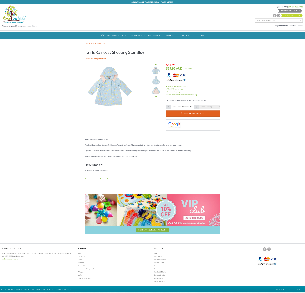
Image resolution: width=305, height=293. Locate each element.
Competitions (158, 278)
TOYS (124, 35)
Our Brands (158, 266)
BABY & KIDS (112, 35)
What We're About (160, 259)
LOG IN (291, 7)
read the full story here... (10, 259)
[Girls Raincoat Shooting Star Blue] (156, 70)
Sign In (299, 289)
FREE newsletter (160, 281)
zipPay (80, 275)
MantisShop (68, 289)
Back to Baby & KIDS (97, 43)
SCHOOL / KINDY (154, 35)
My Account (280, 289)
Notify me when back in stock (195, 113)
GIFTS (184, 35)
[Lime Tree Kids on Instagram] (269, 249)
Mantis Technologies (38, 289)
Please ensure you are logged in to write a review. (102, 179)
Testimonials (158, 269)
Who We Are (158, 256)
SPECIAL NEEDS (171, 35)
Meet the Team (159, 263)
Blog (155, 253)
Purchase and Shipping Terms (88, 269)
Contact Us (81, 256)
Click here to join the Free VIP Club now (152, 230)
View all (96, 59)
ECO (193, 35)
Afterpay (81, 272)
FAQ (79, 253)
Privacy (80, 259)
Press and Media (159, 275)
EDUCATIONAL (137, 35)
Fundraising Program (85, 278)
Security (81, 263)
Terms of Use (82, 266)
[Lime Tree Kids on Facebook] (265, 249)
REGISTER (299, 7)
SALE (202, 35)
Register (290, 289)
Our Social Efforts (160, 272)
